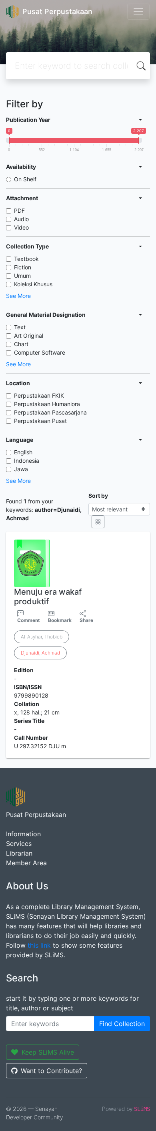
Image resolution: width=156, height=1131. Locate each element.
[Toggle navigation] (138, 12)
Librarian (19, 853)
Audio (21, 219)
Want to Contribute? (51, 1071)
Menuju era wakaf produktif (48, 596)
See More (18, 295)
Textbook (26, 258)
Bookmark (60, 620)
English (23, 452)
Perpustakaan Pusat (40, 420)
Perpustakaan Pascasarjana (50, 412)
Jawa (21, 469)
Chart (21, 344)
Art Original (28, 335)
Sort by (98, 495)
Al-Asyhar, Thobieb (41, 637)
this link (39, 945)
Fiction (22, 267)
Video (21, 227)
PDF (19, 210)
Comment (28, 620)
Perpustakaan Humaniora (47, 403)
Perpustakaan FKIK (39, 395)
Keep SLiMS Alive (48, 1052)
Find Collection (122, 1024)
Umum (22, 275)
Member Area (26, 863)
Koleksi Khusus (33, 284)
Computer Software (39, 352)
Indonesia (26, 460)
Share (86, 620)
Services (19, 844)
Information (23, 834)
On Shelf (25, 179)
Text (20, 327)
